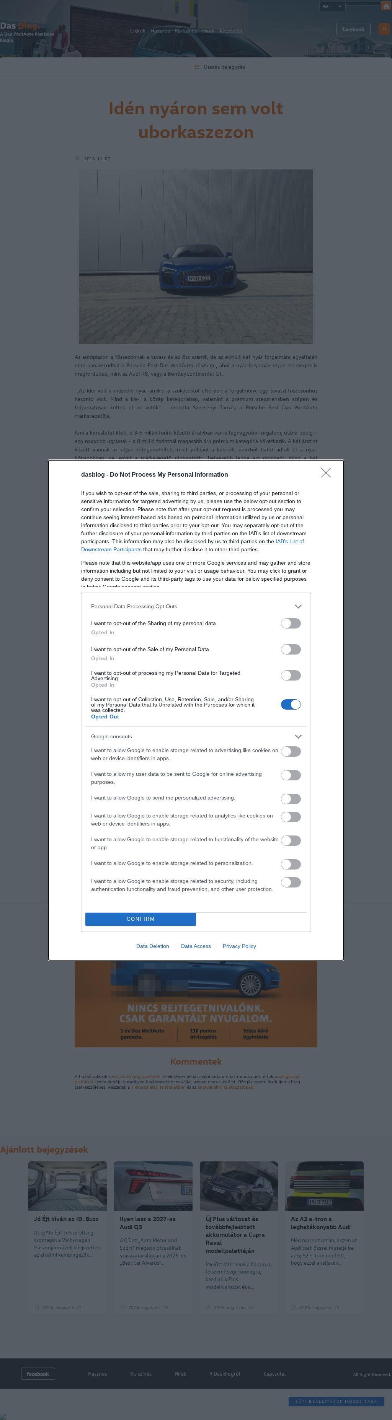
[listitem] (196, 607)
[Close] (328, 475)
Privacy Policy (239, 946)
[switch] (291, 623)
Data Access (196, 946)
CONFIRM (141, 919)
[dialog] (196, 710)
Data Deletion (152, 946)
